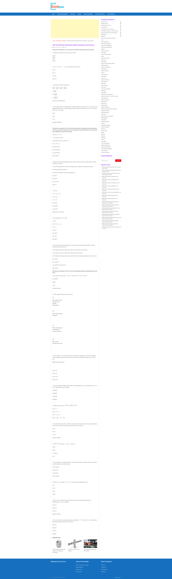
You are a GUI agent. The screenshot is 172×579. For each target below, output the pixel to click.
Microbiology (104, 81)
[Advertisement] (75, 28)
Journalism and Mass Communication (109, 30)
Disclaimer (103, 571)
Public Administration (106, 67)
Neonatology (104, 101)
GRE (66, 47)
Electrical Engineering (106, 43)
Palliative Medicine (105, 121)
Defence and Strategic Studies (108, 63)
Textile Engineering (105, 145)
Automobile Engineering (106, 148)
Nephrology (103, 103)
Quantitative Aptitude (62, 14)
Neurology (103, 90)
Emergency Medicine (106, 125)
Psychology (103, 61)
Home (53, 14)
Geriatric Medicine (105, 127)
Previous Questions (105, 152)
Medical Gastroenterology (107, 94)
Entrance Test (104, 21)
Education (103, 78)
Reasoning (72, 14)
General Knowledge (88, 14)
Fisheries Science (105, 50)
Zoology (103, 134)
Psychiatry (103, 114)
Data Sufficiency (111, 14)
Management (104, 69)
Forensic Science (105, 70)
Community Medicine (106, 89)
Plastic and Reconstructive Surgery (109, 108)
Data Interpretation (100, 14)
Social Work (103, 76)
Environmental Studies (106, 54)
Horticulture (103, 141)
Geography (103, 34)
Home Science (104, 74)
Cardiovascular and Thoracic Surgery (109, 96)
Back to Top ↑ (118, 577)
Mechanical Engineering (106, 47)
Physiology (103, 87)
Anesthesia (103, 119)
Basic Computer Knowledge (82, 565)
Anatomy (103, 128)
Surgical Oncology (105, 110)
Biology (102, 49)
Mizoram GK (78, 571)
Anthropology (104, 150)
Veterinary (103, 137)
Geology (103, 136)
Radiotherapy (104, 130)
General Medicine (105, 112)
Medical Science (104, 23)
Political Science (104, 65)
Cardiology (103, 92)
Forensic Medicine (105, 79)
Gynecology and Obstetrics (107, 116)
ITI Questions (104, 27)
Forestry (103, 139)
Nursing (103, 36)
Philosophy (103, 52)
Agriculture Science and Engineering (109, 32)
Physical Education (105, 58)
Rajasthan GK (79, 569)
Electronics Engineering (106, 45)
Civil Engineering (105, 41)
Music (102, 56)
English (79, 14)
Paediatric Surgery (105, 107)
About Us (103, 565)
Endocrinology (104, 98)
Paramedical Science (105, 25)
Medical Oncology (105, 99)
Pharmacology (104, 85)
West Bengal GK (79, 567)
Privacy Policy (104, 569)
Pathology (103, 83)
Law (102, 40)
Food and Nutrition (105, 143)
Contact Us (103, 567)
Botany (102, 132)
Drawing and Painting (106, 147)
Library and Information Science (108, 38)
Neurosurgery (104, 105)
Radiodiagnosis (104, 118)
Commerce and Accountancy (107, 29)
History (102, 72)
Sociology (103, 60)
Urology (103, 123)
